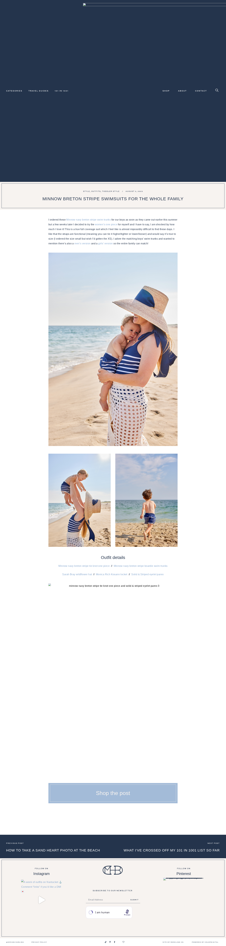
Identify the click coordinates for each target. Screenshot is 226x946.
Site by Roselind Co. (173, 942)
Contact (201, 90)
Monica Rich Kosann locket (111, 574)
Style (86, 191)
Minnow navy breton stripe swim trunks (88, 219)
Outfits (96, 191)
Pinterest (183, 874)
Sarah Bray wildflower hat (77, 574)
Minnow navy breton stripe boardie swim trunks (141, 566)
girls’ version (105, 243)
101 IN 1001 (61, 90)
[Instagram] (101, 942)
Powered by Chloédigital (205, 942)
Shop (166, 90)
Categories (14, 90)
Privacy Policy (39, 942)
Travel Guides (38, 90)
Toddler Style (111, 191)
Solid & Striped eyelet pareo (147, 574)
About (182, 90)
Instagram (41, 874)
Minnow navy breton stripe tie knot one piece (84, 566)
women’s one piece (106, 224)
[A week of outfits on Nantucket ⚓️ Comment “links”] (41, 900)
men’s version (82, 243)
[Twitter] (119, 942)
